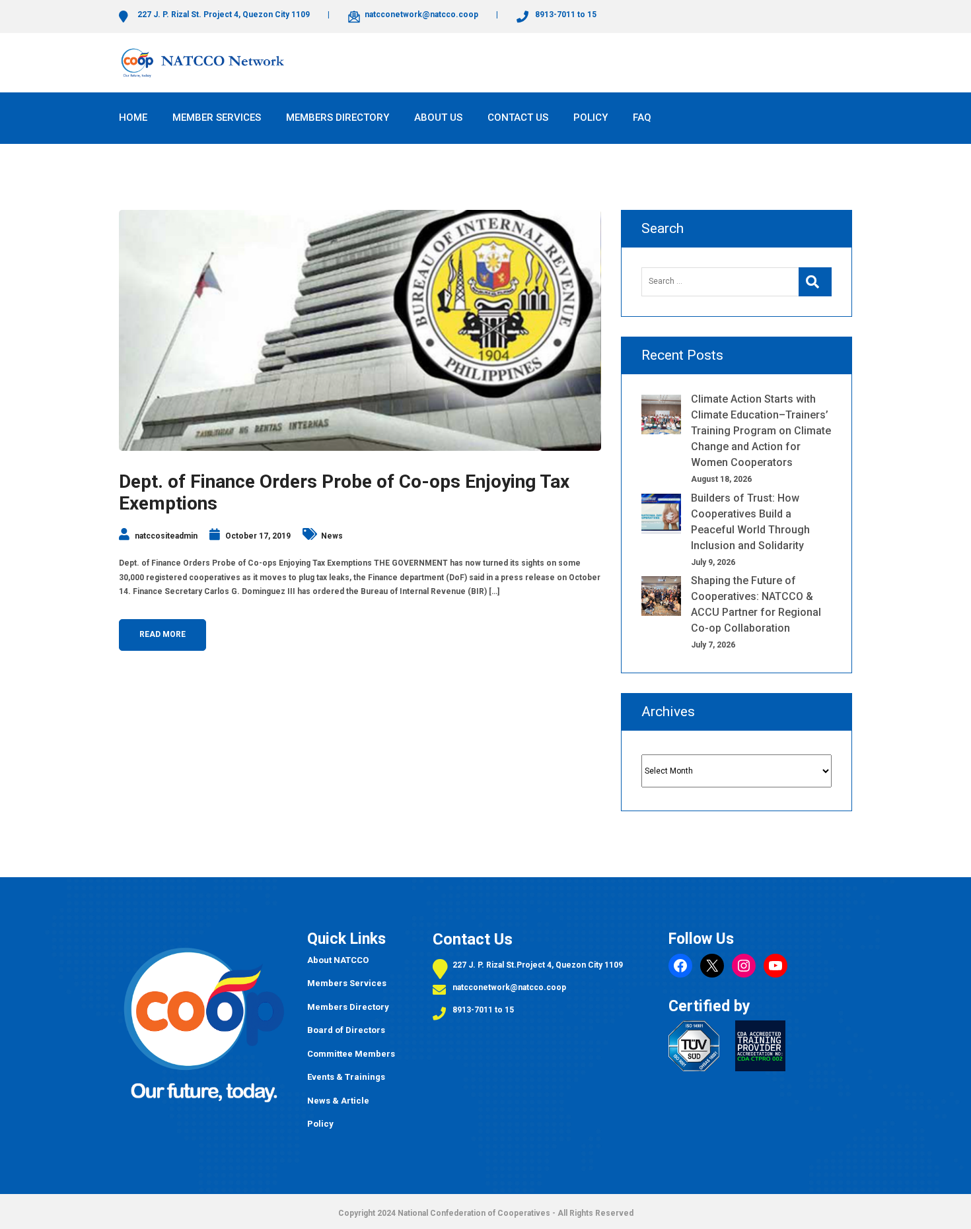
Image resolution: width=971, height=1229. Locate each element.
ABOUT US (438, 117)
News (332, 536)
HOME (133, 117)
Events (321, 1077)
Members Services (346, 983)
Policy (320, 1124)
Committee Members (351, 1054)
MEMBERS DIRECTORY (337, 117)
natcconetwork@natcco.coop (509, 987)
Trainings (364, 1077)
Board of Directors (346, 1030)
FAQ (642, 117)
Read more (162, 634)
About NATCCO (338, 960)
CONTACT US (517, 117)
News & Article (338, 1101)
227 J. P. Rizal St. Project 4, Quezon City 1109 (222, 14)
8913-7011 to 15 (483, 1009)
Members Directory (348, 1007)
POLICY (590, 117)
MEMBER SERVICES (216, 117)
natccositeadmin (166, 536)
